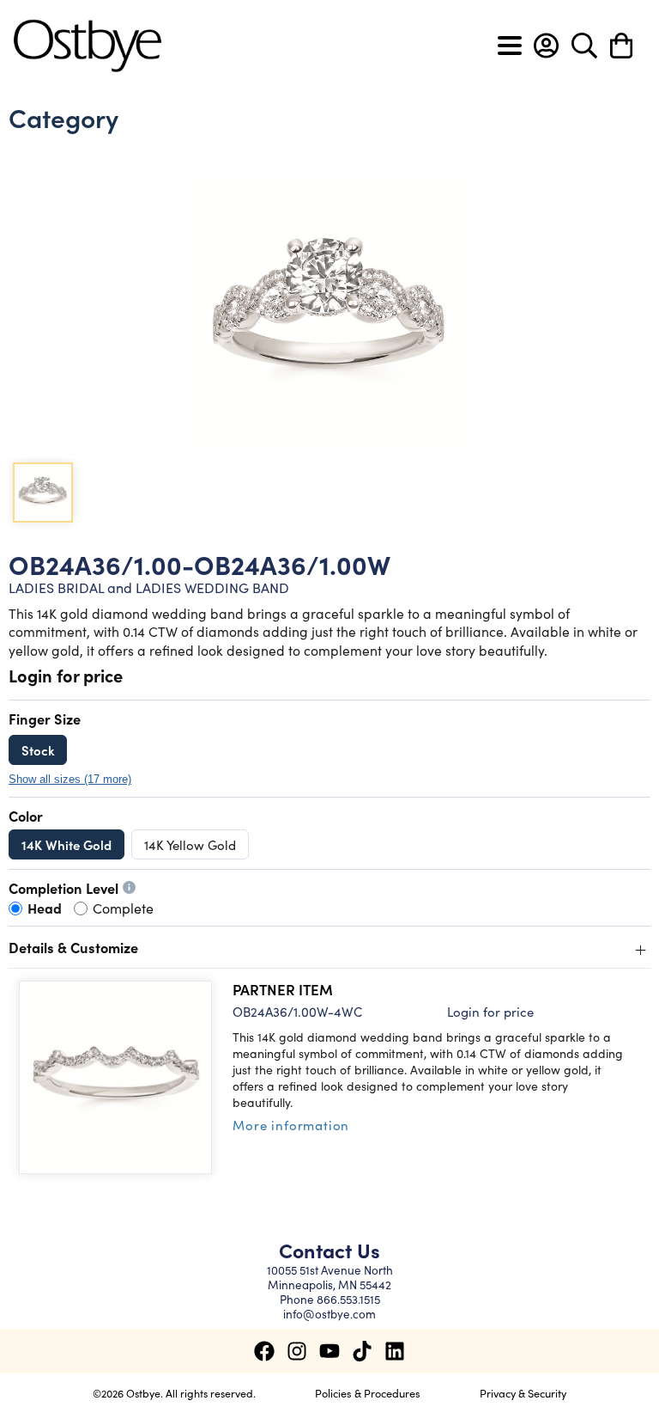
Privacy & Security (523, 1392)
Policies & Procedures (367, 1392)
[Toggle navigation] (510, 45)
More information (291, 1125)
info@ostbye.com (329, 1314)
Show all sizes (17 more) (70, 780)
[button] (546, 45)
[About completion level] (129, 887)
